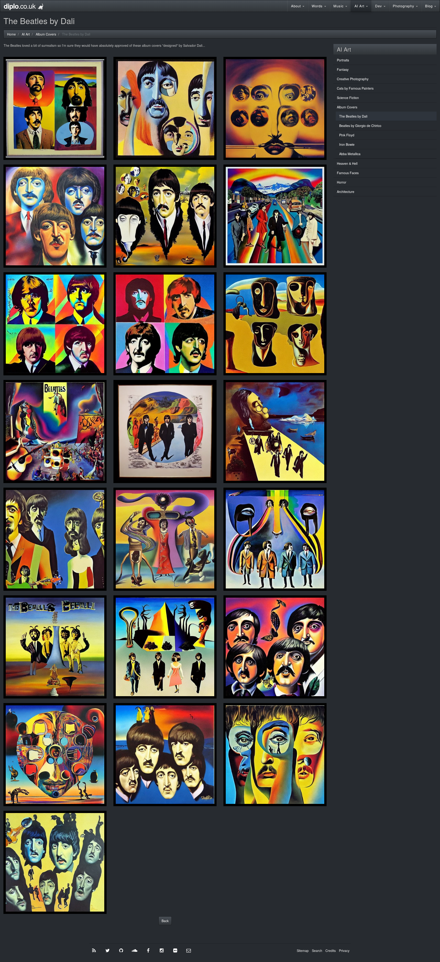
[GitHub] (121, 950)
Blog (429, 5)
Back (165, 920)
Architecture (345, 191)
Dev (379, 5)
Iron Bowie (347, 144)
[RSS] (94, 950)
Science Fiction (348, 97)
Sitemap (303, 950)
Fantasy (343, 69)
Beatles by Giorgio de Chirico (360, 125)
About (296, 5)
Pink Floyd (346, 135)
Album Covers (347, 107)
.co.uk (20, 6)
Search (317, 950)
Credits (330, 950)
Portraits (343, 60)
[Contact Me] (188, 950)
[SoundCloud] (134, 950)
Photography (404, 5)
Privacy (344, 950)
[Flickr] (175, 950)
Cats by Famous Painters (355, 88)
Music (339, 5)
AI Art (360, 5)
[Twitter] (107, 950)
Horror (341, 182)
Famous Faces (348, 172)
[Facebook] (148, 950)
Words (318, 5)
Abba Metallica (349, 153)
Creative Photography (352, 79)
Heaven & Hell (347, 163)
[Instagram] (161, 950)
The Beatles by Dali (353, 116)
